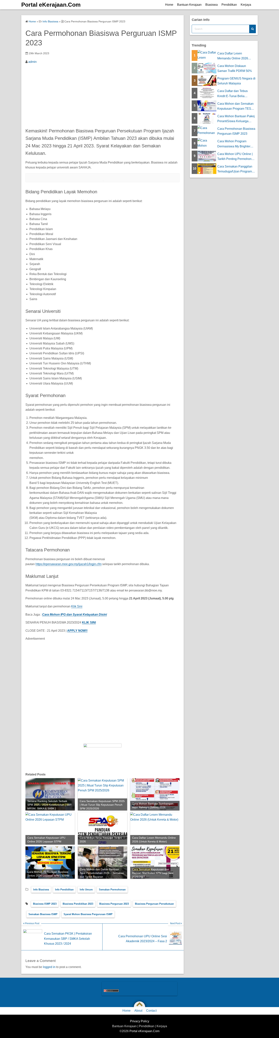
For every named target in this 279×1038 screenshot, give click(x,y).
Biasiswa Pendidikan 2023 (78, 903)
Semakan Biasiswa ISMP (43, 914)
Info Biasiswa (41, 889)
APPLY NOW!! (77, 630)
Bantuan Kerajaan (189, 4)
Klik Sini (76, 606)
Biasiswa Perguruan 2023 (114, 903)
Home (169, 4)
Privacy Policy (139, 1021)
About (138, 1010)
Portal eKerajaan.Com (51, 5)
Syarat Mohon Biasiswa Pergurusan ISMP (88, 914)
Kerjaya (246, 4)
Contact (151, 1010)
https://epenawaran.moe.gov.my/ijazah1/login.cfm (68, 564)
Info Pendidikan (64, 889)
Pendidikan (229, 4)
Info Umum (86, 889)
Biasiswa (211, 4)
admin (32, 61)
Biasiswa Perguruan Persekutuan (154, 903)
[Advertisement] (102, 94)
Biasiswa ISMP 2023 (45, 903)
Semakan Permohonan (112, 889)
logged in (49, 967)
